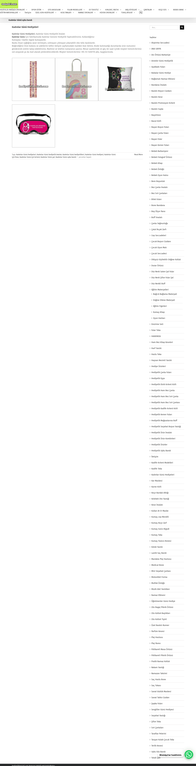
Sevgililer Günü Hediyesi (162, 709)
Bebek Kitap (156, 163)
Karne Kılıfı (156, 487)
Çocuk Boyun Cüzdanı (161, 241)
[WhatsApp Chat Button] (189, 754)
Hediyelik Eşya (158, 378)
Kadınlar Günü (18, 37)
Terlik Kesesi (157, 745)
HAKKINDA (156, 336)
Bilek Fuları (156, 199)
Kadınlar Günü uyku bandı (66, 157)
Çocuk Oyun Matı (159, 247)
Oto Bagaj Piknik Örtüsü (162, 607)
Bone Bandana (158, 205)
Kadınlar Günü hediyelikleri (73, 155)
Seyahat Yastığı (158, 715)
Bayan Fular (156, 139)
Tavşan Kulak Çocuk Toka (162, 739)
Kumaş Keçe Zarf (159, 523)
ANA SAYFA (156, 49)
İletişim (154, 456)
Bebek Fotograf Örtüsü (161, 157)
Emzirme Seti (157, 324)
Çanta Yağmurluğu (159, 223)
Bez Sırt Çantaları (159, 193)
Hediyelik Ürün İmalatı (161, 432)
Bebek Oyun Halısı (159, 175)
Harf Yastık (156, 348)
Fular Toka (156, 330)
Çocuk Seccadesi (159, 253)
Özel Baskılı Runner (160, 625)
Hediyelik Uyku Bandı (161, 450)
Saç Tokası (156, 685)
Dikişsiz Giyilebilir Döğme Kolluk (166, 259)
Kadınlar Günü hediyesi (94, 155)
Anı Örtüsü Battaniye (160, 55)
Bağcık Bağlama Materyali (165, 294)
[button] (140, 12)
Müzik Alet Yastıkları (160, 589)
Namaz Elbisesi (158, 595)
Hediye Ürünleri (158, 366)
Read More (138, 155)
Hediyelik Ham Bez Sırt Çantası (165, 402)
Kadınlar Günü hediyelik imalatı (49, 155)
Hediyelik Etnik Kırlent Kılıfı (163, 384)
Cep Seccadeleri (158, 235)
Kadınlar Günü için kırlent (30, 157)
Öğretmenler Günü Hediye (163, 601)
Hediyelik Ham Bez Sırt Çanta (164, 396)
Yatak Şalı (155, 758)
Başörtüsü (156, 115)
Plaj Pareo (156, 643)
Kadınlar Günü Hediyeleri (25, 27)
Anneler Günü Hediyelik (162, 61)
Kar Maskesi (156, 481)
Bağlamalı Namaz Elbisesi (163, 79)
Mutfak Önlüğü (158, 583)
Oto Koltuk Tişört (159, 619)
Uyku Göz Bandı (158, 752)
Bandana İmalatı (159, 85)
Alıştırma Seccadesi (160, 43)
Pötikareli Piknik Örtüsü (162, 655)
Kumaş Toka (156, 535)
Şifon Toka (156, 721)
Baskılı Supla (157, 109)
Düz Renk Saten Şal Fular (162, 271)
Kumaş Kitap (159, 312)
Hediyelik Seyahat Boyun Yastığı (166, 426)
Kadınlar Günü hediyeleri (26, 155)
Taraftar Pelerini (158, 733)
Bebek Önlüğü (157, 169)
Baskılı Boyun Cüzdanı (161, 91)
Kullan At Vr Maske (159, 511)
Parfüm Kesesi (157, 631)
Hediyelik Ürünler (159, 444)
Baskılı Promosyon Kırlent (163, 103)
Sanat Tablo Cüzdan (160, 697)
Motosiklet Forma (159, 577)
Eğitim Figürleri (160, 306)
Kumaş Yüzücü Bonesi (161, 541)
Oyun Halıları (159, 318)
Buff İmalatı (156, 217)
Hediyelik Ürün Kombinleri (163, 438)
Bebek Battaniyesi (159, 151)
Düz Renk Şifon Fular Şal (162, 277)
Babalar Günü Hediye (161, 73)
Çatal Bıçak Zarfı (158, 229)
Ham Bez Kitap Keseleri (162, 342)
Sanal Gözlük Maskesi (161, 691)
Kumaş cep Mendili (160, 517)
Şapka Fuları (157, 703)
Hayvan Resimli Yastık (161, 360)
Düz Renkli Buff (158, 283)
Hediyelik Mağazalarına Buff (164, 420)
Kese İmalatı (157, 505)
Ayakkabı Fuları (158, 67)
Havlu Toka (156, 354)
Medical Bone (157, 565)
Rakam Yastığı (157, 667)
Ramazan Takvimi (159, 673)
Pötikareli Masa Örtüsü (161, 649)
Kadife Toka (156, 469)
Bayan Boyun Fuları (160, 127)
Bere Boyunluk (158, 181)
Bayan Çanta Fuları (160, 133)
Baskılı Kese (157, 97)
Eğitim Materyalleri (160, 289)
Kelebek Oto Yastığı (160, 499)
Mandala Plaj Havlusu (161, 559)
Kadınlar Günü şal (48, 157)
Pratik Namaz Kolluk (160, 661)
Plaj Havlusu (157, 637)
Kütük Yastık (157, 547)
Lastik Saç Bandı (159, 553)
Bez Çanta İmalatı (159, 187)
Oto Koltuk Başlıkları (160, 613)
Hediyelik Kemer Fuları (161, 414)
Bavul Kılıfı (156, 121)
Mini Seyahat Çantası (161, 571)
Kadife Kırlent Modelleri (162, 462)
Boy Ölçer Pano (158, 211)
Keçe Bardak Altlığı (160, 493)
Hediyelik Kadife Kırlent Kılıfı (164, 408)
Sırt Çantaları (157, 727)
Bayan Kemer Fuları (160, 145)
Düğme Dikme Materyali (164, 300)
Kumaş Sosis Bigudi (160, 529)
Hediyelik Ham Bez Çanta (163, 390)
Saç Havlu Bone (158, 679)
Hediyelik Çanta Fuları (161, 372)
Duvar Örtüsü (157, 265)
